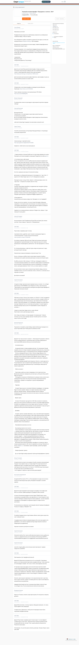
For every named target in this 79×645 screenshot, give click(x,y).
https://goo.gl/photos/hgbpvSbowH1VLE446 (23, 142)
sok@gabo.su (55, 26)
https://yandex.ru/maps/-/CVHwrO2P (22, 237)
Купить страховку (60, 18)
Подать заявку (26, 18)
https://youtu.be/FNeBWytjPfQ (20, 93)
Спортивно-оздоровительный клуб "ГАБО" (59, 43)
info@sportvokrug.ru (27, 41)
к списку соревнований (19, 7)
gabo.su (46, 156)
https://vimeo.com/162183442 (26, 89)
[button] (71, 639)
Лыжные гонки (27, 1)
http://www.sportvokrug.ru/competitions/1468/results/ (26, 73)
